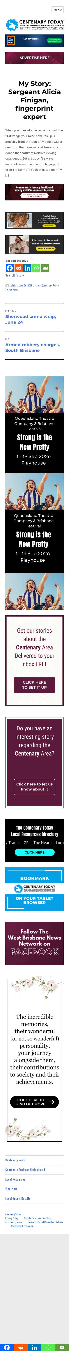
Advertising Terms (13, 1222)
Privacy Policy (11, 1218)
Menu (58, 9)
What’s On (11, 1188)
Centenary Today (13, 1214)
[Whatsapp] (36, 268)
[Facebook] (10, 268)
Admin (13, 285)
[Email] (45, 268)
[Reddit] (19, 268)
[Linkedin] (27, 268)
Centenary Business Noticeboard (25, 1169)
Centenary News (15, 1160)
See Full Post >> (14, 275)
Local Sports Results (17, 1198)
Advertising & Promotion (22, 1226)
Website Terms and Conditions (38, 1218)
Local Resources (15, 1179)
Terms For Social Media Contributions (45, 1222)
